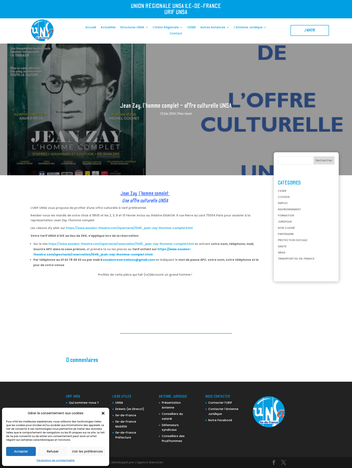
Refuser (53, 451)
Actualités (108, 27)
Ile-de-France (125, 415)
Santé (282, 246)
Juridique (285, 222)
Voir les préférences (87, 451)
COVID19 (283, 197)
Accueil (90, 27)
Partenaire (286, 234)
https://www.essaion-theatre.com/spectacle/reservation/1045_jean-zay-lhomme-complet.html (121, 244)
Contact (176, 33)
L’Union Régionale (166, 27)
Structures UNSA (132, 27)
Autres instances (212, 27)
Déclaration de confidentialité (56, 460)
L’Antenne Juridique (248, 27)
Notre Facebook (220, 420)
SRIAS (281, 252)
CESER (191, 27)
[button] (103, 413)
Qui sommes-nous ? (84, 403)
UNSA (119, 403)
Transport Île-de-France (296, 259)
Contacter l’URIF (220, 403)
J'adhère (309, 30)
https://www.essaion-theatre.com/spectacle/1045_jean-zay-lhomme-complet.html (129, 228)
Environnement (289, 209)
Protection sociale (292, 240)
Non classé (185, 113)
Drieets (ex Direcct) (129, 409)
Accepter (21, 451)
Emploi (283, 203)
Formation (286, 215)
